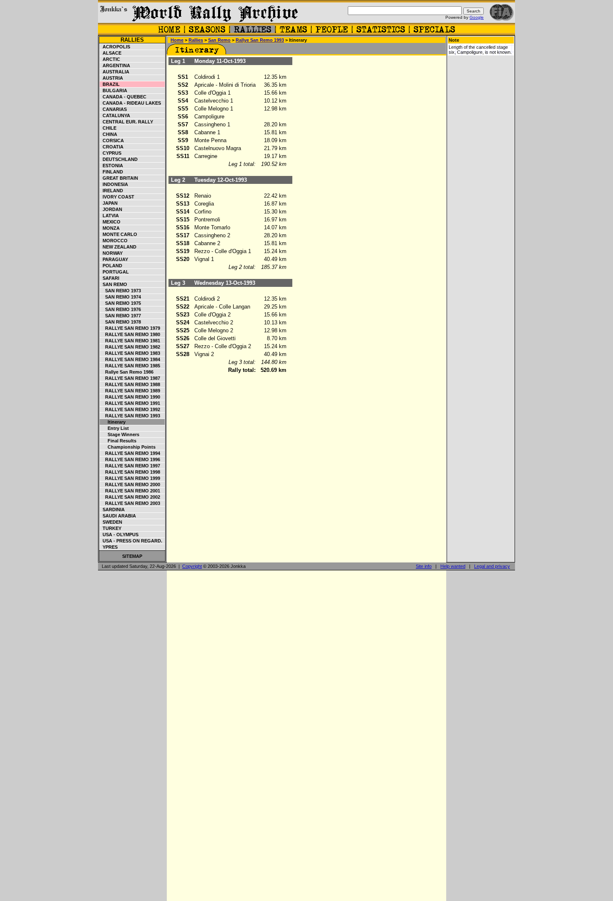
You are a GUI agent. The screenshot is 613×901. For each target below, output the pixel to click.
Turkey (110, 528)
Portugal (114, 271)
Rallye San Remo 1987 (130, 378)
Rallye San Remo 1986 (126, 371)
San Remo (113, 284)
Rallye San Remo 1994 (130, 453)
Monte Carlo (118, 234)
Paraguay (114, 259)
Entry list (114, 428)
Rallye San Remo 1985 (130, 365)
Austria (111, 77)
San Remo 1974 (120, 296)
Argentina (115, 65)
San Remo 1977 (120, 315)
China (108, 134)
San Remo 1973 (120, 290)
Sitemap (132, 556)
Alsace (110, 52)
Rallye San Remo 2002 (130, 496)
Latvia (109, 215)
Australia (114, 71)
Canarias (113, 109)
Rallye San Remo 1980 (130, 334)
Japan (109, 203)
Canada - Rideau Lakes (130, 102)
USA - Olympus (119, 534)
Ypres (109, 547)
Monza (110, 228)
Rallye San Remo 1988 (130, 384)
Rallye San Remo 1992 (130, 409)
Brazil (110, 84)
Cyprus (110, 153)
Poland (111, 265)
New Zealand (118, 246)
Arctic (110, 59)
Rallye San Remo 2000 (130, 484)
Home (177, 40)
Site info (424, 566)
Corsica (112, 140)
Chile (108, 128)
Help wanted (452, 566)
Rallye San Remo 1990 (130, 396)
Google (477, 17)
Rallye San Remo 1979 (130, 328)
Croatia (111, 146)
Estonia (111, 165)
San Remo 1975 (120, 303)
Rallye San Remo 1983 (130, 353)
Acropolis (115, 46)
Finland (111, 171)
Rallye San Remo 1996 (130, 459)
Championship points (128, 446)
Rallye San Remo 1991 (130, 403)
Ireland (111, 190)
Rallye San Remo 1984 (130, 359)
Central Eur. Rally (126, 121)
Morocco (114, 240)
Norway (111, 253)
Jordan (111, 209)
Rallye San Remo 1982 (130, 346)
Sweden (111, 522)
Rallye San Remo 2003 (130, 503)
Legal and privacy (492, 566)
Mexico (110, 221)
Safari (109, 278)
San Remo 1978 (120, 321)
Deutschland (119, 159)
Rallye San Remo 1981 (130, 340)
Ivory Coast (117, 196)
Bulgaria (113, 90)
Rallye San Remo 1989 (130, 390)
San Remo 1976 (120, 309)
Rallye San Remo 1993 (130, 415)
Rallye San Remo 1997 (130, 465)
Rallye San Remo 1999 (130, 478)
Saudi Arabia (118, 515)
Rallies (132, 40)
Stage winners (119, 434)
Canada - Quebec (123, 96)
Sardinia (112, 509)
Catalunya (115, 115)
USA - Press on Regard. (131, 540)
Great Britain (119, 178)
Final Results (118, 440)
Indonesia (114, 184)
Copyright (192, 566)
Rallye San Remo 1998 (130, 471)
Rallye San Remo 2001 (130, 490)
